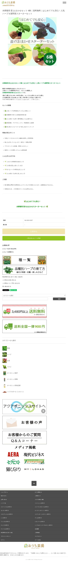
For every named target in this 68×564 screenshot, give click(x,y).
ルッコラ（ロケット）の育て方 (42, 510)
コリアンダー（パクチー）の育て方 (42, 514)
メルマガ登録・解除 (39, 499)
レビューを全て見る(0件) (9, 248)
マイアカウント (38, 536)
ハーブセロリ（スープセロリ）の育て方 (43, 525)
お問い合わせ (4, 499)
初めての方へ (4, 495)
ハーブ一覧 (3, 503)
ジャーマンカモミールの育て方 (42, 506)
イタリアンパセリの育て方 (7, 514)
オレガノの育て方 (5, 510)
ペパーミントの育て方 (40, 503)
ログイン (3, 539)
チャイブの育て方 (5, 525)
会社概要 (37, 528)
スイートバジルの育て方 (6, 506)
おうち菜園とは (38, 492)
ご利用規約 (37, 532)
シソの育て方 (4, 517)
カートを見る (38, 539)
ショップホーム (4, 492)
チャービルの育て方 (5, 528)
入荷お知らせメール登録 (33, 238)
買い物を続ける (6, 286)
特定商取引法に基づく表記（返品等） (12, 277)
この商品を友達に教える (9, 280)
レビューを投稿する (8, 252)
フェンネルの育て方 (5, 521)
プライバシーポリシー (6, 536)
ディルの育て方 (38, 517)
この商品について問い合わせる (11, 283)
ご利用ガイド (38, 495)
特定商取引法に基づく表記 (7, 532)
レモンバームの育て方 (40, 521)
